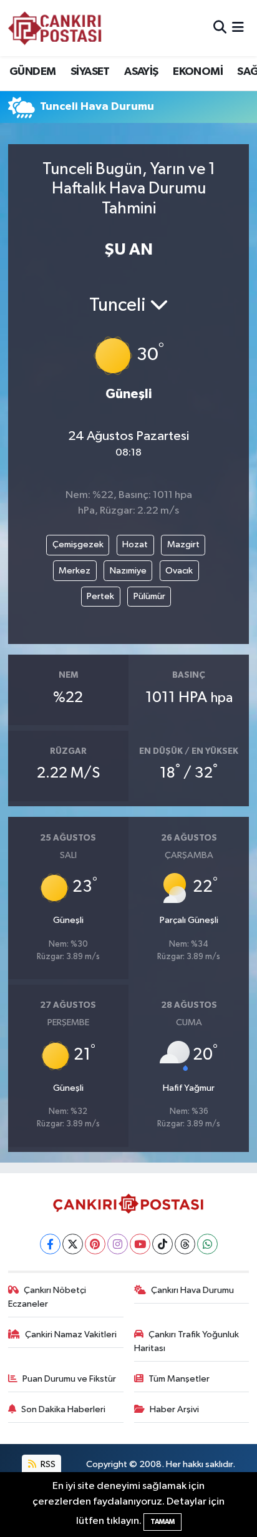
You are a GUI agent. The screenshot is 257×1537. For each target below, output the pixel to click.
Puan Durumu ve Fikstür (69, 1378)
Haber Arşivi (174, 1409)
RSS (47, 1464)
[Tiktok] (162, 1244)
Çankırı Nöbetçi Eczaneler (47, 1297)
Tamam (162, 1521)
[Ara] (219, 27)
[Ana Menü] (238, 27)
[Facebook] (50, 1244)
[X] (72, 1244)
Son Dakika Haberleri (63, 1409)
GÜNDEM (32, 71)
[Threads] (185, 1244)
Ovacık (179, 570)
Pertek (100, 596)
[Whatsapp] (207, 1244)
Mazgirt (183, 544)
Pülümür (149, 596)
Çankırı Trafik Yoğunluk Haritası (187, 1341)
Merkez (74, 570)
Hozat (135, 544)
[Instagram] (117, 1244)
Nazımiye (128, 570)
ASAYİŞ (141, 71)
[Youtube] (140, 1244)
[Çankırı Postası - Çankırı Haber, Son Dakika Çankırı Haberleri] (55, 28)
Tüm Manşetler (179, 1378)
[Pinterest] (95, 1244)
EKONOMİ (198, 71)
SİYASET (90, 71)
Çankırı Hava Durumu (192, 1290)
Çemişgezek (78, 544)
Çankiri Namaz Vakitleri (71, 1334)
